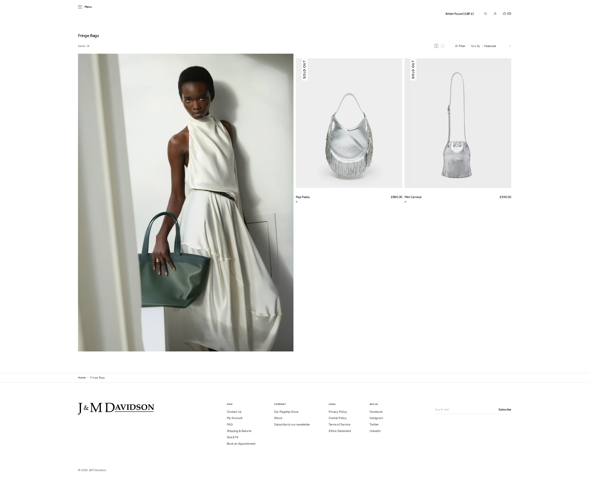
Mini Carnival (413, 197)
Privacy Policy (338, 411)
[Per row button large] (436, 46)
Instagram (376, 418)
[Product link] (349, 123)
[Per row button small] (443, 46)
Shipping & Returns (239, 431)
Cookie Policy (338, 418)
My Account (235, 418)
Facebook (376, 411)
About (278, 418)
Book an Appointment (241, 443)
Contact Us (234, 411)
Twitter (374, 424)
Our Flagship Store (286, 411)
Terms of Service (339, 424)
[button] (460, 14)
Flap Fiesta (303, 197)
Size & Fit (232, 437)
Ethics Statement (340, 431)
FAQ (230, 424)
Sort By (475, 46)
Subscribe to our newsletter (292, 424)
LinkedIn (375, 431)
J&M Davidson (97, 470)
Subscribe (505, 409)
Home (82, 377)
